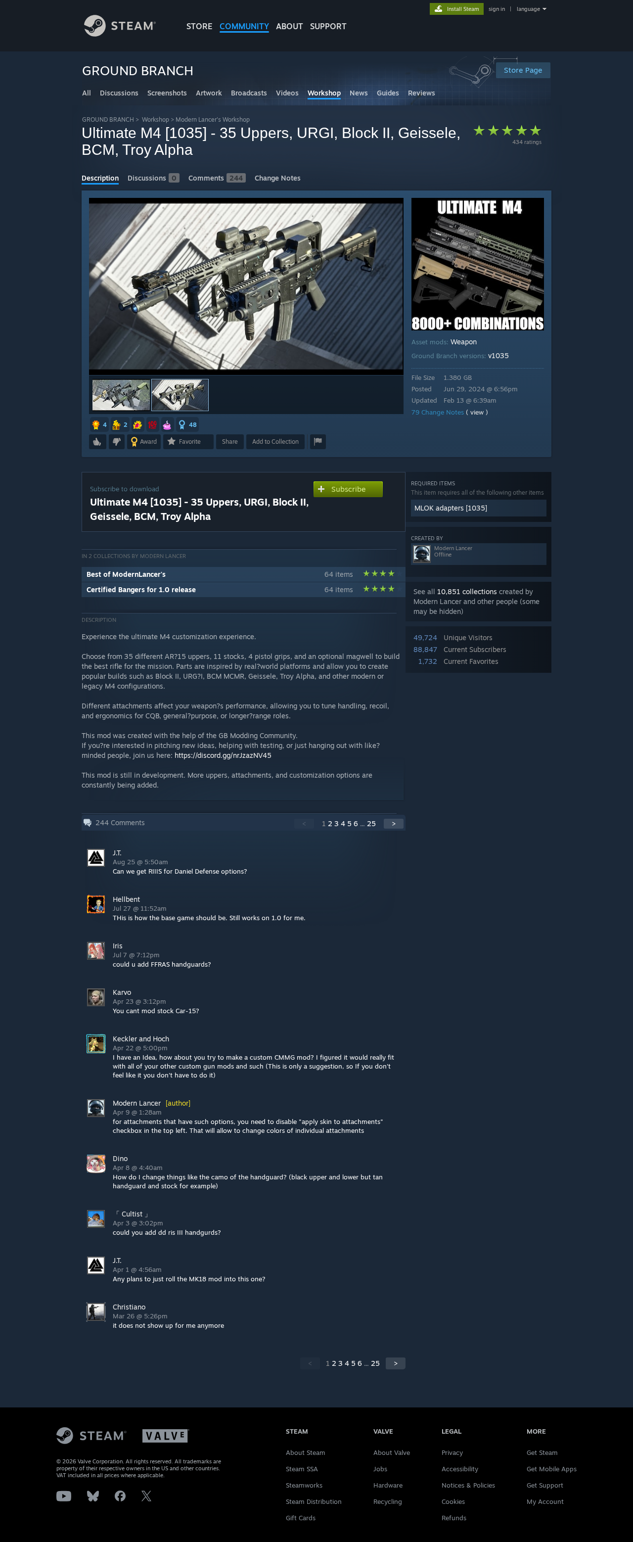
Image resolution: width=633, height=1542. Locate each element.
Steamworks (304, 1485)
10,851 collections (467, 591)
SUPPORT (328, 26)
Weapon (464, 341)
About (289, 26)
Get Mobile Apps (552, 1469)
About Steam (305, 1452)
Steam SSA (302, 1469)
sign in (497, 8)
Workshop (155, 119)
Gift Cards (301, 1518)
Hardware (388, 1485)
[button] (121, 395)
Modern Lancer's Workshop (213, 119)
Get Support (545, 1485)
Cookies (453, 1501)
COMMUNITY (244, 26)
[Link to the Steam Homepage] (120, 34)
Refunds (454, 1518)
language (528, 8)
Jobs (380, 1469)
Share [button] (230, 441)
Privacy (452, 1452)
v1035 (498, 355)
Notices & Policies (468, 1485)
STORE (199, 26)
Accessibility (460, 1469)
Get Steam (542, 1452)
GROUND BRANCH (108, 119)
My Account (545, 1501)
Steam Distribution (314, 1501)
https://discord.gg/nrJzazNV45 (223, 755)
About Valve (391, 1452)
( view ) (477, 412)
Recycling (387, 1501)
